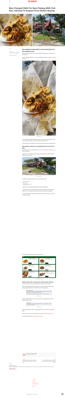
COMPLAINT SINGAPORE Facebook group (46, 149)
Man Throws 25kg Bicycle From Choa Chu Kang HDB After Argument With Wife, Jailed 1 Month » (49, 361)
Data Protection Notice (35, 383)
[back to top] (62, 394)
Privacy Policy (34, 385)
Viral (10, 5)
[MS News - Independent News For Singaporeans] (32, 1)
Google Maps (40, 316)
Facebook (40, 136)
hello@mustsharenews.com (13, 369)
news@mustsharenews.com (49, 313)
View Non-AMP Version (35, 394)
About (33, 380)
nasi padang (53, 57)
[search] (55, 1)
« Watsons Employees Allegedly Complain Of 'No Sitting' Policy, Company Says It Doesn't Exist (29, 361)
